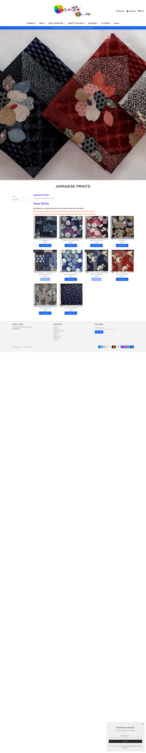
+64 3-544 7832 (15, 328)
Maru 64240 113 (122, 240)
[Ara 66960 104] (45, 227)
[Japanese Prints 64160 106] (45, 295)
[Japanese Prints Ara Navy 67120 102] (71, 227)
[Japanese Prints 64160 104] (96, 261)
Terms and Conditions (58, 330)
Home (116, 23)
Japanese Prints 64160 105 (122, 274)
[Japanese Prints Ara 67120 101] (96, 227)
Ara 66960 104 (45, 240)
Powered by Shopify (28, 346)
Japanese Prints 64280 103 (71, 308)
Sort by (14, 196)
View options (45, 245)
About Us (55, 327)
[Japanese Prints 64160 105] (122, 261)
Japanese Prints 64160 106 (45, 308)
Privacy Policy (56, 332)
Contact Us (56, 328)
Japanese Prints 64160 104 (96, 274)
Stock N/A (55, 339)
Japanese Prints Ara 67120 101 (96, 240)
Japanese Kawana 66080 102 (70, 274)
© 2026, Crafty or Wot (16, 346)
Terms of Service (57, 336)
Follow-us (55, 334)
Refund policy (56, 338)
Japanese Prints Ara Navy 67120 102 (71, 240)
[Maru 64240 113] (122, 227)
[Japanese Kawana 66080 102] (71, 261)
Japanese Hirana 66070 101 (45, 274)
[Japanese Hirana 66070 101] (45, 261)
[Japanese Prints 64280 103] (71, 295)
